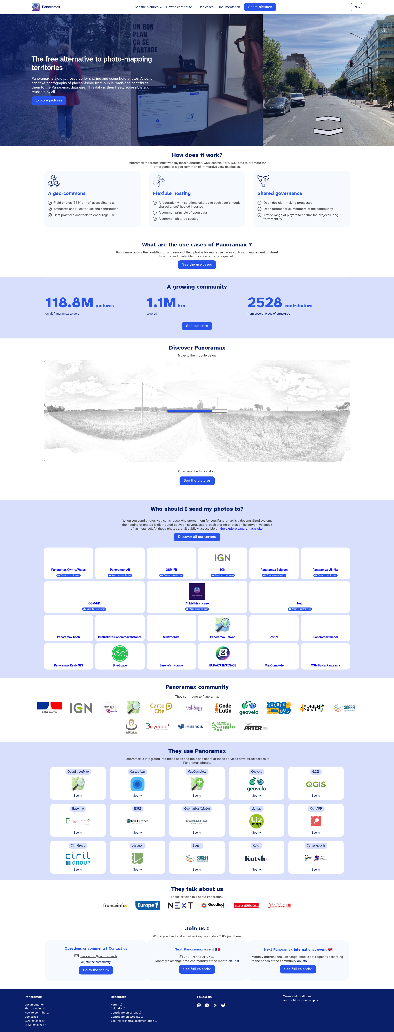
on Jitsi (233, 961)
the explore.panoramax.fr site (241, 528)
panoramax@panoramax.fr (98, 956)
